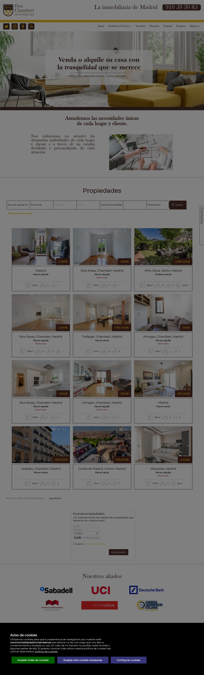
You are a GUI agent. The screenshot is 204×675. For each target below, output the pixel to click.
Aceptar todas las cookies (33, 660)
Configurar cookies (128, 660)
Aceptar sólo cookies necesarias (82, 660)
